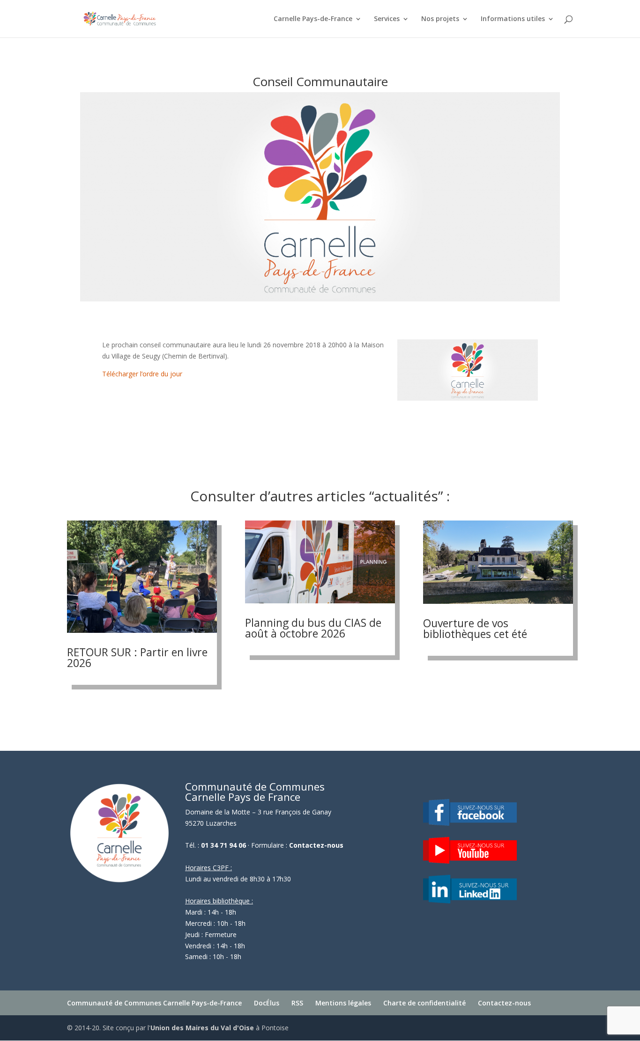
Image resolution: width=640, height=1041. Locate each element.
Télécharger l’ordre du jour (142, 373)
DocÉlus (266, 1002)
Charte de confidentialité (424, 1002)
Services (387, 19)
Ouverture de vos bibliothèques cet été (475, 628)
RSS (297, 1002)
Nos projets (440, 19)
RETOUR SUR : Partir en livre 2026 (137, 657)
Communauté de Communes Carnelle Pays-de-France (154, 1002)
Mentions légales (343, 1002)
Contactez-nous (316, 845)
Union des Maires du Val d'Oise (202, 1027)
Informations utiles (513, 19)
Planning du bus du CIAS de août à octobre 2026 (313, 628)
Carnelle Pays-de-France (313, 19)
